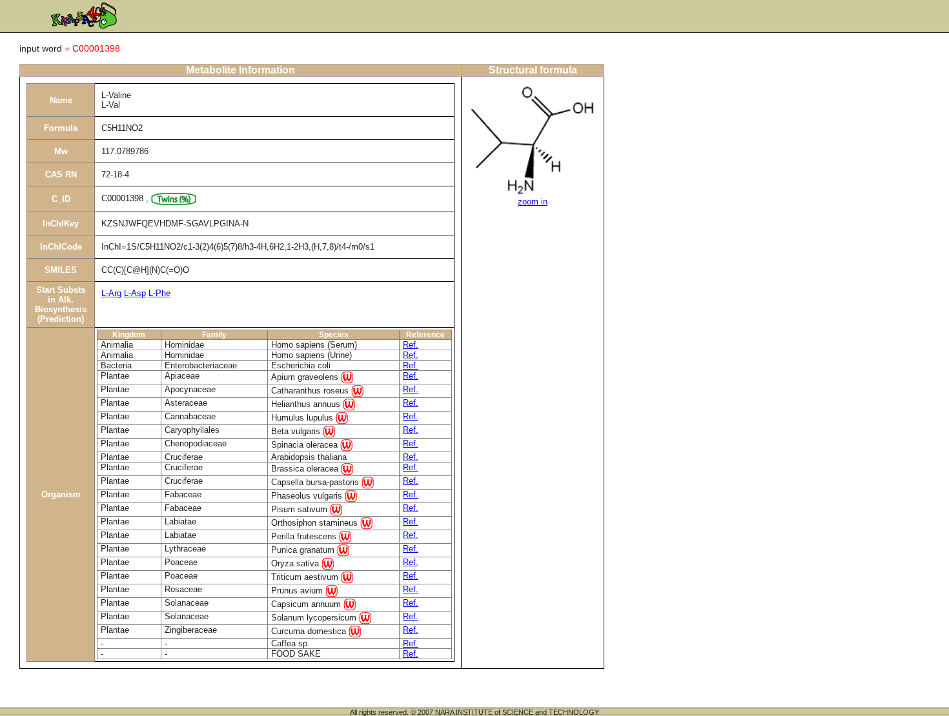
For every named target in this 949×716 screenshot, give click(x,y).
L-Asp (135, 293)
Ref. (410, 345)
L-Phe (159, 293)
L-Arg (111, 293)
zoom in (532, 201)
